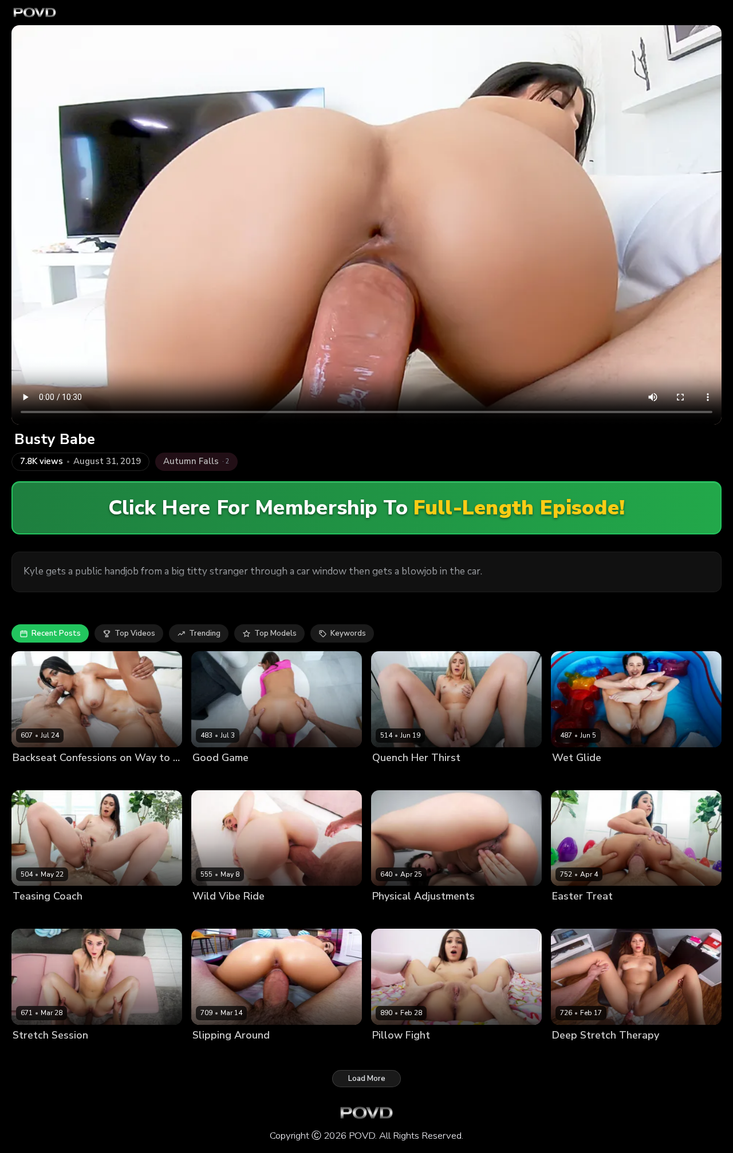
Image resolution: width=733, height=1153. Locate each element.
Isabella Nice (215, 1054)
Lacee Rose (393, 776)
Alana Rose (573, 776)
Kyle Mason (266, 915)
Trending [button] (204, 633)
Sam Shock (264, 776)
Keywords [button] (348, 633)
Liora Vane (571, 915)
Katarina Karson (581, 1054)
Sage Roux (440, 915)
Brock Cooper (82, 776)
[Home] (34, 12)
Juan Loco (436, 776)
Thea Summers (40, 1054)
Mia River (388, 1054)
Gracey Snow (216, 915)
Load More (366, 1078)
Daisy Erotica (216, 776)
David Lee (90, 1054)
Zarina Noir (33, 776)
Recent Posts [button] (56, 633)
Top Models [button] (275, 633)
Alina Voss (32, 915)
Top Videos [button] (135, 633)
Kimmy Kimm (394, 915)
